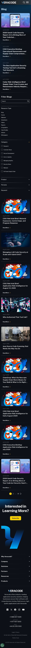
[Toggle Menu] (27, 2)
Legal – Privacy (15, 632)
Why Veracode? (6, 556)
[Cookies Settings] (2, 645)
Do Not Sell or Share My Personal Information (15, 635)
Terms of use (15, 637)
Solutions (4, 566)
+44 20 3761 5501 (15, 626)
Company (4, 561)
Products (4, 581)
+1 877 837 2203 (15, 621)
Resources (5, 576)
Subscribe (15, 518)
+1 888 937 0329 (15, 617)
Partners (4, 571)
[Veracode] (8, 2)
